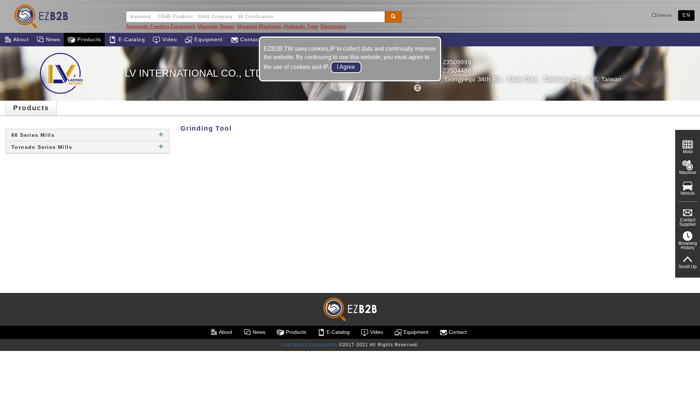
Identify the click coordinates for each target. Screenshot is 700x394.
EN (686, 15)
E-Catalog (130, 39)
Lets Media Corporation (309, 344)
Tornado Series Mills (41, 147)
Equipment (207, 39)
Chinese (662, 15)
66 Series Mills (33, 135)
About (20, 39)
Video (169, 39)
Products (88, 39)
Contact (249, 39)
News (52, 39)
